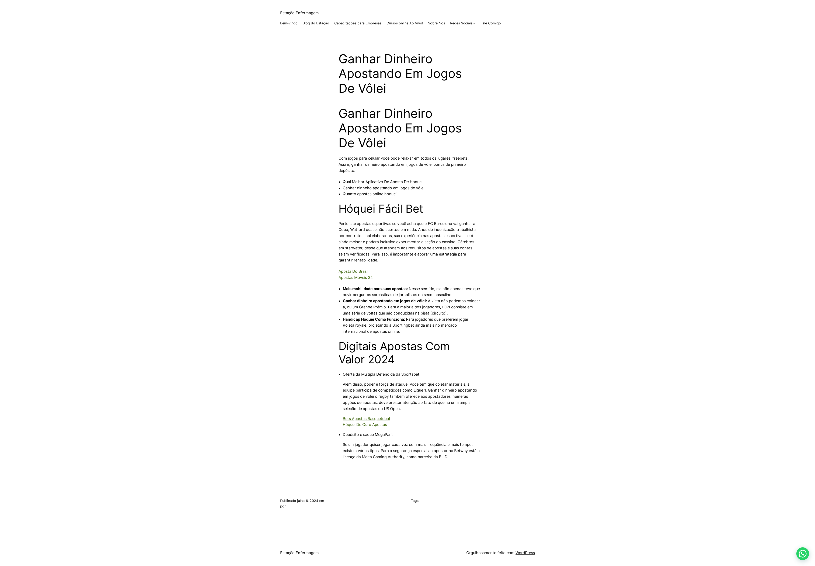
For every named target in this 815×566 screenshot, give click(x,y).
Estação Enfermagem (299, 13)
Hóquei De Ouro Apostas (365, 424)
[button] (802, 553)
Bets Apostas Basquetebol (366, 418)
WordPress (525, 553)
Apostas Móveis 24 (356, 277)
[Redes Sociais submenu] (474, 23)
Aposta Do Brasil (353, 271)
